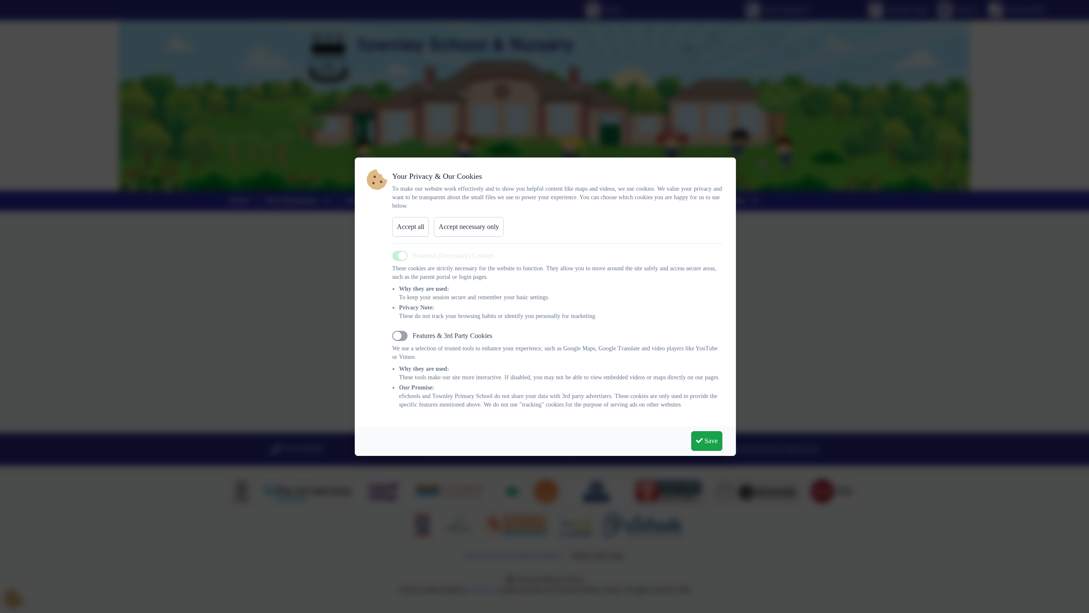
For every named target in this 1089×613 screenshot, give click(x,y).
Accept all (410, 226)
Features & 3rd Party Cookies (452, 335)
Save (710, 440)
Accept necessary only (469, 226)
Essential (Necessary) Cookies (453, 255)
